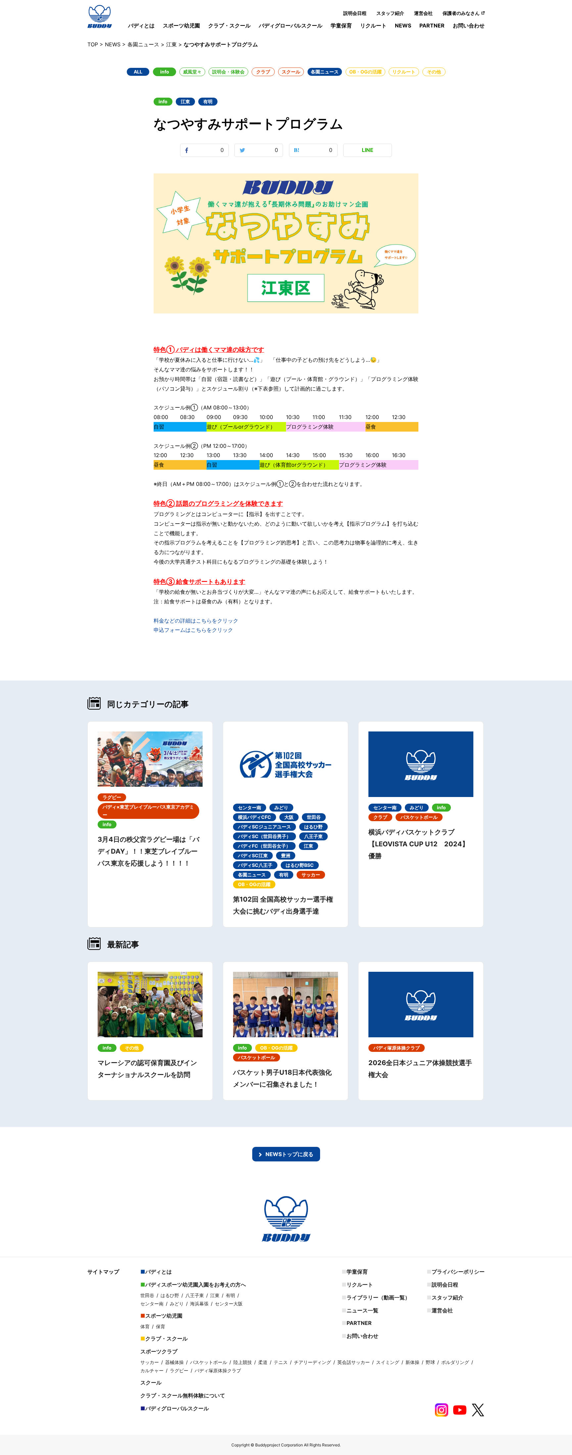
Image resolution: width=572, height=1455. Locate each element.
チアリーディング (312, 1362)
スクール (291, 71)
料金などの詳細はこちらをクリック (196, 620)
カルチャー (152, 1370)
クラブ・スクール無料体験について (182, 1395)
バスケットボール (208, 1362)
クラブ (263, 71)
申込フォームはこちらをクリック (193, 630)
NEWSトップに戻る (289, 1154)
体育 (145, 1326)
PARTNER (432, 25)
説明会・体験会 (228, 71)
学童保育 (341, 25)
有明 (230, 1295)
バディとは (141, 25)
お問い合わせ (469, 25)
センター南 (152, 1303)
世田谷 (147, 1295)
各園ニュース (325, 71)
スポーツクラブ (158, 1351)
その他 (434, 71)
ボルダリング (455, 1362)
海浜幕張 (199, 1303)
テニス (281, 1362)
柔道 (262, 1362)
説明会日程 (354, 13)
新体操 (412, 1362)
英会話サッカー (353, 1362)
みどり (177, 1303)
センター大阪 (229, 1303)
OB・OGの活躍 (365, 71)
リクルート (373, 25)
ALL (138, 71)
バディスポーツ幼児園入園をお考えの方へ (195, 1284)
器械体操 (174, 1362)
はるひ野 (170, 1295)
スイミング (387, 1362)
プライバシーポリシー (458, 1271)
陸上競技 (242, 1362)
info (164, 71)
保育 (160, 1326)
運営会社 (423, 13)
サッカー (149, 1362)
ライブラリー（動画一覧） (378, 1297)
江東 (214, 1295)
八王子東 (194, 1295)
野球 (430, 1362)
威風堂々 (192, 71)
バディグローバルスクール (290, 25)
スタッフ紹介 (390, 13)
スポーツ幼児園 (181, 25)
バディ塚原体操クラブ (218, 1370)
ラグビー (179, 1370)
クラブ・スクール (229, 25)
